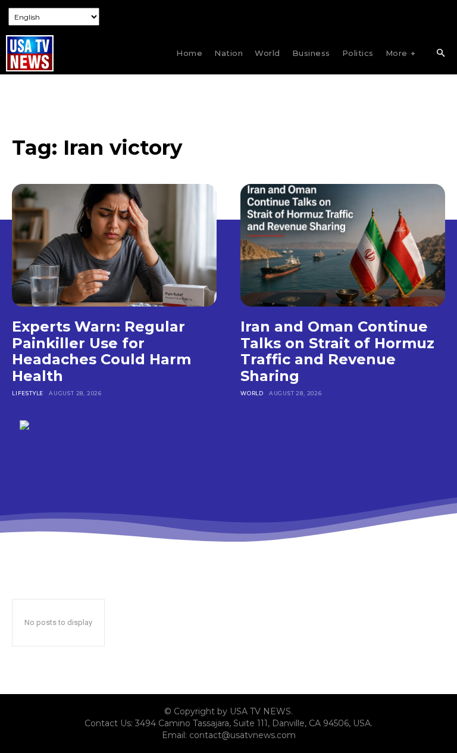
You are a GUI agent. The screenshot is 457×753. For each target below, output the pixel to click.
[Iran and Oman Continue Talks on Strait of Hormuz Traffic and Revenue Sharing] (342, 245)
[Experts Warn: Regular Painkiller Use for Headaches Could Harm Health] (114, 245)
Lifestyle (27, 393)
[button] (440, 53)
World (252, 393)
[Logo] (30, 53)
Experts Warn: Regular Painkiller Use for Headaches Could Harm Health (101, 351)
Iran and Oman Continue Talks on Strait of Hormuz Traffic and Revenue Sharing (337, 351)
